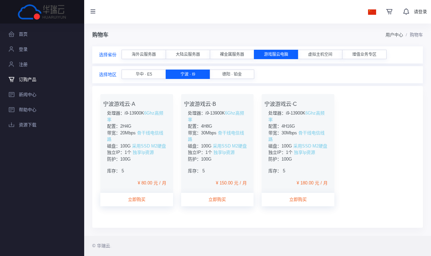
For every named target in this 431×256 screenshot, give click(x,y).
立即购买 (136, 199)
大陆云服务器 (188, 54)
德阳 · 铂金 (232, 74)
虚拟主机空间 (320, 54)
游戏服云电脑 (276, 54)
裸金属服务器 (232, 54)
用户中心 (394, 34)
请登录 (420, 11)
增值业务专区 (364, 54)
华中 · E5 (144, 74)
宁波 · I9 (187, 74)
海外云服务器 (144, 54)
